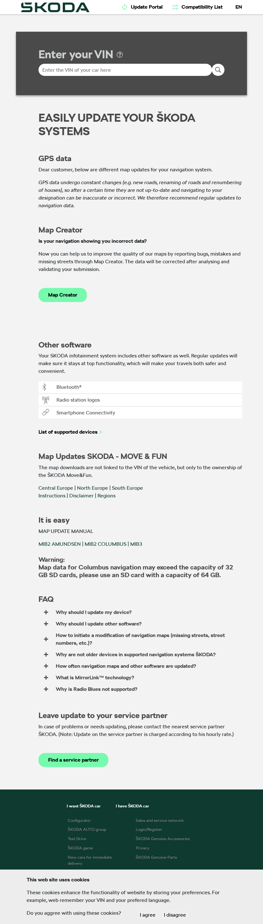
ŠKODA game (80, 848)
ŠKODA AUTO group (87, 829)
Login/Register (149, 829)
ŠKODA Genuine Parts (156, 857)
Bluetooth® (68, 387)
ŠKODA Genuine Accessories (163, 838)
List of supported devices (68, 432)
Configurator (79, 820)
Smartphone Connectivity (85, 413)
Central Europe (55, 488)
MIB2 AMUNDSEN (59, 544)
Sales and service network (160, 820)
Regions (106, 496)
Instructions (51, 496)
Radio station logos (78, 400)
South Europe (127, 488)
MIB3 (136, 544)
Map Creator (62, 295)
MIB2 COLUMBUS (105, 544)
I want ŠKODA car (84, 806)
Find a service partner (73, 760)
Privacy (142, 848)
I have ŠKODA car (132, 806)
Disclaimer (81, 496)
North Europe (92, 488)
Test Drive (77, 838)
